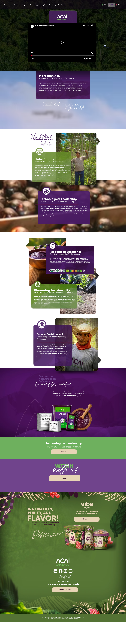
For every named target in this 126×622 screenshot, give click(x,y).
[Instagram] (65, 571)
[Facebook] (60, 571)
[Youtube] (71, 571)
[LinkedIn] (55, 571)
